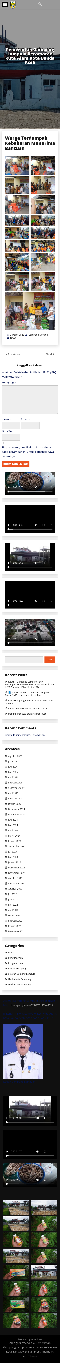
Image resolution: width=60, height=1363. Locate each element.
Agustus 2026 (15, 756)
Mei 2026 (13, 772)
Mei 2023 (13, 857)
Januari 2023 (14, 862)
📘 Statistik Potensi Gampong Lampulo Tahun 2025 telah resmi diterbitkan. (27, 694)
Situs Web (8, 431)
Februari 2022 (15, 920)
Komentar (9, 382)
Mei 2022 (13, 904)
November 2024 (16, 814)
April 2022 (13, 910)
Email (25, 419)
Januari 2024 (14, 841)
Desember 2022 (16, 867)
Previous (14, 354)
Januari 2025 (14, 803)
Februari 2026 (15, 782)
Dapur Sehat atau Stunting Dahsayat (27, 713)
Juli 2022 (12, 894)
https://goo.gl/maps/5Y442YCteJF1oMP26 (31, 1005)
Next (49, 354)
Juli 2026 (12, 761)
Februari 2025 (15, 798)
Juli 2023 (12, 851)
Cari (50, 659)
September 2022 (16, 883)
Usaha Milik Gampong (19, 979)
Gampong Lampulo (38, 334)
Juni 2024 (13, 819)
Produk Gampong (17, 968)
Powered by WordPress (30, 1339)
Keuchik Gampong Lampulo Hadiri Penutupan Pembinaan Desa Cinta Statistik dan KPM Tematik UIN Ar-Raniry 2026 (29, 684)
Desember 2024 (16, 809)
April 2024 (13, 830)
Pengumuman (15, 957)
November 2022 (16, 872)
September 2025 (16, 788)
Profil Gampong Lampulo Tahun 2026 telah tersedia (29, 702)
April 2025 (13, 793)
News (13, 337)
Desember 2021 (16, 931)
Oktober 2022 (15, 878)
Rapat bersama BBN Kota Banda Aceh (28, 708)
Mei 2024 (13, 825)
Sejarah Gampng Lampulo (21, 973)
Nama (7, 419)
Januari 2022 (14, 926)
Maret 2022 (14, 915)
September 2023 (16, 846)
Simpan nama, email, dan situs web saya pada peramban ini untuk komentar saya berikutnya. (28, 451)
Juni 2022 (13, 899)
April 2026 (13, 777)
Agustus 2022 (15, 888)
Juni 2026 (13, 766)
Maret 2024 (14, 835)
